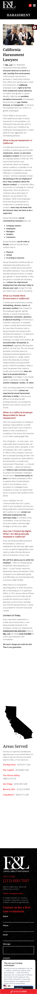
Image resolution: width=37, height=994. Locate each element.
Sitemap (24, 898)
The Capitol (8, 770)
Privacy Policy (16, 900)
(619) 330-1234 (20, 784)
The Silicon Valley (11, 775)
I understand (18, 988)
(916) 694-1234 (22, 770)
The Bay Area (9, 765)
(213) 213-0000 (25, 634)
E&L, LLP (8, 65)
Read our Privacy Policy (17, 983)
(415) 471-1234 (23, 765)
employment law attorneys (14, 631)
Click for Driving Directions (13, 893)
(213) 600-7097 (16, 880)
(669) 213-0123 (9, 779)
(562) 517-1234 (22, 795)
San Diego (8, 784)
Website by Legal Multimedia (20, 902)
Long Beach (8, 795)
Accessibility (6, 900)
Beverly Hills (9, 789)
